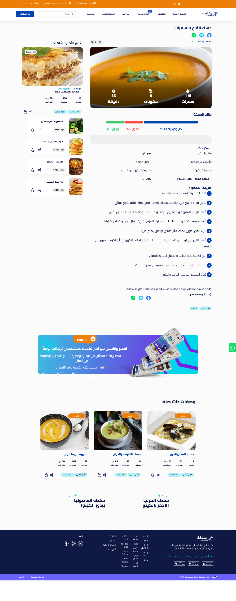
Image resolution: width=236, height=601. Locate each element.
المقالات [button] (162, 14)
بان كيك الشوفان (54, 182)
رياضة (146, 560)
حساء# (174, 474)
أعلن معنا (91, 14)
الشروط (21, 577)
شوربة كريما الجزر (76, 454)
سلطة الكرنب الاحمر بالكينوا (155, 503)
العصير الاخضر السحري (52, 121)
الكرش (135, 544)
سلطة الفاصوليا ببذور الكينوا (89, 503)
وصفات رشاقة (205, 42)
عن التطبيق (25, 14)
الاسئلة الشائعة (108, 14)
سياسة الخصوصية (37, 577)
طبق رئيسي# (60, 111)
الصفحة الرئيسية (179, 14)
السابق (160, 495)
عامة (146, 541)
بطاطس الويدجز (55, 162)
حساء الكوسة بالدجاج (127, 454)
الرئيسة (113, 536)
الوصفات (77, 89)
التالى (75, 495)
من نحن (125, 14)
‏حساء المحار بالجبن (182, 454)
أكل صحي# (74, 111)
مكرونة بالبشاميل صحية (67, 91)
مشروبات (124, 566)
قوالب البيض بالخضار (52, 141)
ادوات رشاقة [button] (143, 14)
